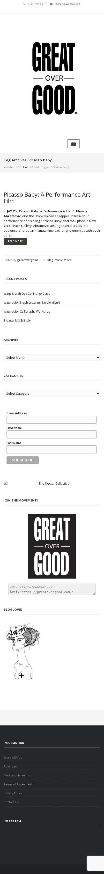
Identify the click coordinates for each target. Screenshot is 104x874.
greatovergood (27, 260)
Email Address (17, 413)
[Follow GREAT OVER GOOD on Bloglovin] (52, 651)
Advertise (10, 766)
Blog (50, 260)
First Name (14, 428)
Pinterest (66, 9)
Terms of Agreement (18, 784)
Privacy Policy (13, 793)
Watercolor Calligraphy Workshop (27, 311)
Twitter (45, 9)
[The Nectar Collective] (52, 483)
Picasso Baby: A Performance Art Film (47, 197)
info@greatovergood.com (67, 3)
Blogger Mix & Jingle (17, 320)
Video (68, 260)
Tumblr (52, 9)
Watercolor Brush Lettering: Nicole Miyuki (32, 303)
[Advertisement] (52, 841)
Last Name (14, 443)
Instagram (59, 9)
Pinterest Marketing (17, 775)
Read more (15, 241)
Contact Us (11, 802)
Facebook (38, 9)
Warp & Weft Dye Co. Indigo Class (27, 294)
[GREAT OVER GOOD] (52, 76)
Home (27, 167)
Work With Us (13, 757)
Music (59, 260)
